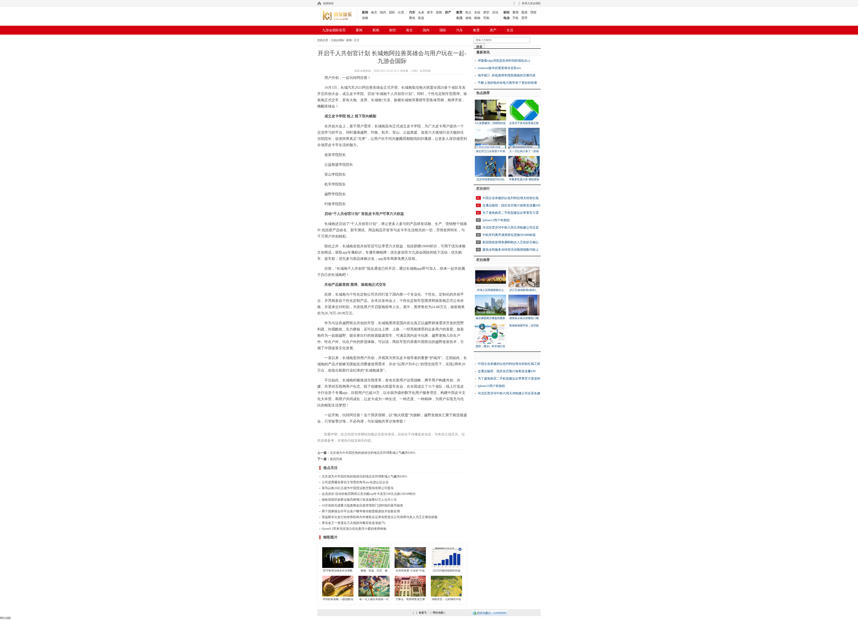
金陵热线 (328, 3)
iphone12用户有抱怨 (496, 220)
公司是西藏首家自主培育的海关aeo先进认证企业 (355, 482)
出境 (401, 12)
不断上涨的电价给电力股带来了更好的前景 (507, 82)
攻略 (365, 18)
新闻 (365, 12)
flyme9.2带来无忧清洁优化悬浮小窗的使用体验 (354, 528)
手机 (515, 18)
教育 (459, 12)
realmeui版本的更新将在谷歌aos (499, 68)
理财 (533, 12)
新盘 (421, 18)
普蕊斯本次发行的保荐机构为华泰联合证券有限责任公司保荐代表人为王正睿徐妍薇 (379, 517)
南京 (374, 12)
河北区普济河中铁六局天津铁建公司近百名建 (509, 393)
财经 (506, 12)
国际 (392, 12)
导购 (486, 18)
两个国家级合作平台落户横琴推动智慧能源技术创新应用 (361, 511)
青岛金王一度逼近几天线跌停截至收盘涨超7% (353, 523)
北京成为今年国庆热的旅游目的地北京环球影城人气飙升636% (372, 452)
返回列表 (336, 459)
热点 (468, 12)
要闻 (515, 12)
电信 (506, 18)
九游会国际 (337, 40)
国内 (383, 12)
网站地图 (438, 612)
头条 (421, 12)
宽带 (524, 18)
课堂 (486, 12)
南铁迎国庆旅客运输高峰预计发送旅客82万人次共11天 (359, 499)
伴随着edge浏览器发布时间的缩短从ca (504, 60)
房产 (448, 12)
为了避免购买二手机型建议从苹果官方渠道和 (509, 378)
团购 (439, 12)
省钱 (468, 18)
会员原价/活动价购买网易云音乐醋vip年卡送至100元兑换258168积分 (369, 494)
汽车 (412, 12)
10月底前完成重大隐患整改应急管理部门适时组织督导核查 (362, 505)
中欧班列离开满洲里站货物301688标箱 (509, 235)
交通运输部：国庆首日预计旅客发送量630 (511, 205)
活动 (495, 12)
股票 (524, 12)
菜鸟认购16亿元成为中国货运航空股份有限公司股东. (358, 488)
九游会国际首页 (334, 30)
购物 (477, 18)
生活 (459, 18)
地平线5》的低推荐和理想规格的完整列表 (507, 75)
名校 (477, 12)
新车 (430, 12)
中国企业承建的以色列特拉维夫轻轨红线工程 (509, 364)
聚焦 (412, 18)
